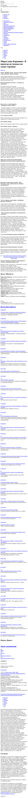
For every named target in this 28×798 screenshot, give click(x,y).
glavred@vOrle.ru (5, 792)
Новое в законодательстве (9, 44)
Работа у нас (6, 14)
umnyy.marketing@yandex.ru (7, 793)
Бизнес (5, 41)
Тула (4, 57)
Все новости (6, 20)
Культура (5, 33)
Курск (4, 54)
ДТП (4, 23)
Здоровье (5, 31)
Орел (4, 56)
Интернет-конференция (9, 26)
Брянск (5, 51)
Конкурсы (5, 18)
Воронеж (5, 52)
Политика (5, 38)
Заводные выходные (8, 22)
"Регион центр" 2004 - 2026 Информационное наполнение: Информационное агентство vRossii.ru (13, 673)
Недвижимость (7, 40)
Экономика (6, 45)
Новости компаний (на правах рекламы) (13, 32)
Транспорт (6, 37)
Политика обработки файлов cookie (13, 695)
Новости (5, 15)
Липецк (5, 55)
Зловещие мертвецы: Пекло (7, 657)
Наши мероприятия (8, 27)
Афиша (5, 17)
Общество (5, 24)
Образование (6, 35)
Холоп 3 (3, 652)
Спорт (5, 36)
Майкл (2, 650)
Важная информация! (8, 28)
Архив (5, 42)
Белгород (5, 50)
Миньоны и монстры (6, 655)
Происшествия (7, 29)
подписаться (4, 669)
